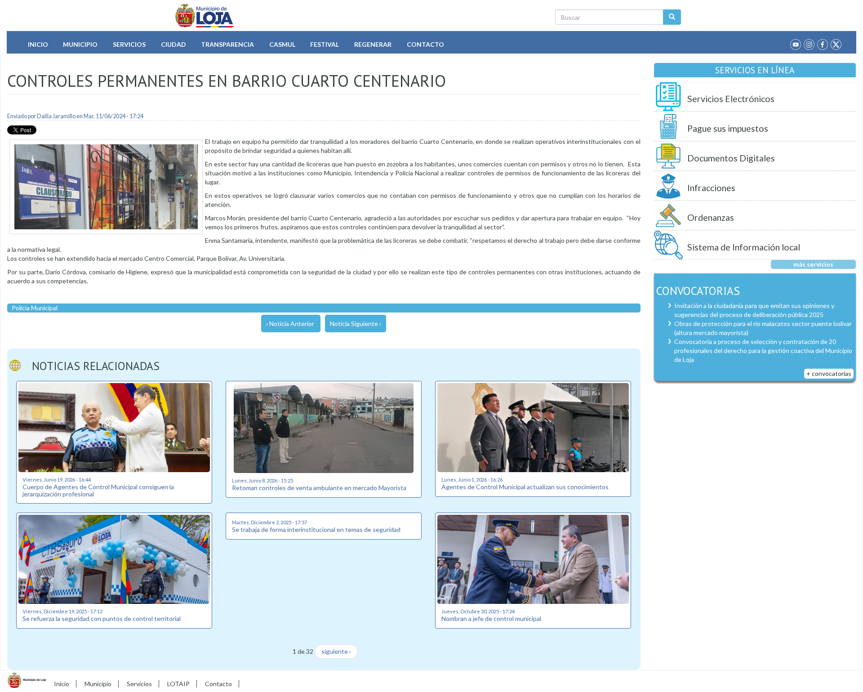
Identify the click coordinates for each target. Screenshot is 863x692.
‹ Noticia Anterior (290, 323)
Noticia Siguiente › (355, 323)
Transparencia (227, 44)
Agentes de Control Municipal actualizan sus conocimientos (525, 487)
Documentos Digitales (731, 158)
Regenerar (372, 44)
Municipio (80, 44)
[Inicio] (204, 15)
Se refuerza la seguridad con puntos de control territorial (101, 618)
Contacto (425, 44)
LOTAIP (178, 684)
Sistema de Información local (743, 247)
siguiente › (336, 651)
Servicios (129, 44)
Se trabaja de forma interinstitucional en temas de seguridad (316, 529)
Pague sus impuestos (727, 128)
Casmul (282, 44)
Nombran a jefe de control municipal (491, 618)
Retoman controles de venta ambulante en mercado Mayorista (319, 487)
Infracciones (711, 188)
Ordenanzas (710, 217)
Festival (324, 44)
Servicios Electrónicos (730, 99)
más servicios (813, 264)
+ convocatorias (828, 373)
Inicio (38, 44)
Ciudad (173, 44)
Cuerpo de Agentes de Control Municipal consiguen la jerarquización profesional (98, 490)
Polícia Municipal (35, 308)
